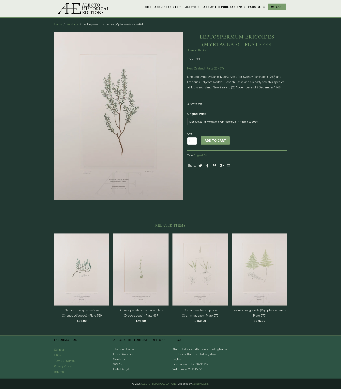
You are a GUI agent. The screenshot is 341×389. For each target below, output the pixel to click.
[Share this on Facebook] (207, 166)
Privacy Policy (63, 366)
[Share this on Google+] (221, 166)
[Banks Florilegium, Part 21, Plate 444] (118, 116)
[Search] (264, 7)
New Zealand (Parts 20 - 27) (205, 68)
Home (146, 7)
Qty (189, 134)
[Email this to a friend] (228, 166)
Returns (59, 371)
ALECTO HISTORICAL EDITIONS (158, 383)
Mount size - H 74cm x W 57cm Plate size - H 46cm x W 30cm (223, 121)
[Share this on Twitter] (200, 166)
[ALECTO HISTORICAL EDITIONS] (81, 8)
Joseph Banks (196, 50)
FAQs (57, 355)
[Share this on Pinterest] (214, 166)
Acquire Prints (168, 7)
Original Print (201, 155)
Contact (59, 349)
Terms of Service (64, 360)
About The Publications (224, 7)
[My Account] (259, 7)
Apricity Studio (200, 383)
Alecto (192, 7)
